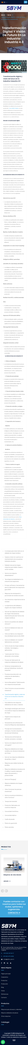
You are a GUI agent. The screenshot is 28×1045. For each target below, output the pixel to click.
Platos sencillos (9, 827)
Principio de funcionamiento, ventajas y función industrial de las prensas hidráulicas (14, 731)
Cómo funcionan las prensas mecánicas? (13, 790)
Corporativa (4, 977)
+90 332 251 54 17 (8, 953)
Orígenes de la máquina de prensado (12, 718)
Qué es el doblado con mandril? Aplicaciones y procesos (14, 641)
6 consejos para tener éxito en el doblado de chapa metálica (14, 552)
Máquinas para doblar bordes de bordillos (14, 764)
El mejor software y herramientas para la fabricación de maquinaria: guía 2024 (15, 587)
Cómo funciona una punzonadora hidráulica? (14, 689)
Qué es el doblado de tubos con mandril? (14, 629)
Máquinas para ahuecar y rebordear (11, 1009)
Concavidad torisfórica (11, 811)
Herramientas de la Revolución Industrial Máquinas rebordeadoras (15, 724)
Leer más (6, 881)
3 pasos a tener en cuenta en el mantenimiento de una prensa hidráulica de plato (14, 559)
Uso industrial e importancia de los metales (15, 600)
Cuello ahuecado (10, 819)
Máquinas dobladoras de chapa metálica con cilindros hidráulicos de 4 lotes (14, 751)
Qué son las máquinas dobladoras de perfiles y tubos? (14, 758)
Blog (9, 15)
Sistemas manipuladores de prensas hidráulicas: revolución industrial (14, 668)
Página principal (5, 973)
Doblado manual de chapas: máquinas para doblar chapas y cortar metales (14, 567)
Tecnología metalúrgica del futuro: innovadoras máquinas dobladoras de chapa (15, 711)
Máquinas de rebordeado (12, 875)
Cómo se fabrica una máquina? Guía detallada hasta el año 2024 (14, 635)
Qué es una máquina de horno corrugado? (13, 744)
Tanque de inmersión (11, 801)
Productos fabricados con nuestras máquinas (12, 806)
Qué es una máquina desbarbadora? (11, 574)
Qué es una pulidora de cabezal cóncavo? (14, 623)
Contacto (4, 997)
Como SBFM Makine (14, 108)
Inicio (3, 15)
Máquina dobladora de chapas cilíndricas (13, 784)
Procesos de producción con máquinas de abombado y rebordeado (13, 676)
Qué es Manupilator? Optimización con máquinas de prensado (15, 683)
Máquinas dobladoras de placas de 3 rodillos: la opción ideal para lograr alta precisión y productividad (15, 772)
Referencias (4, 994)
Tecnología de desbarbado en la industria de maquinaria (14, 580)
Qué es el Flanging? (10, 779)
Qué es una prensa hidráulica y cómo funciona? (14, 796)
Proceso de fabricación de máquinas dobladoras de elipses (14, 661)
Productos (4, 980)
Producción (4, 984)
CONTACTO (13, 912)
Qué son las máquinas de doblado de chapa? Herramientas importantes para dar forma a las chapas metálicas (14, 615)
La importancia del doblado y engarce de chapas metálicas (13, 606)
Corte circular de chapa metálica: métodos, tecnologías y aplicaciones (14, 648)
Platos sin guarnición (11, 823)
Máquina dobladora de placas (9, 1013)
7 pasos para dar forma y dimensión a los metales (12, 655)
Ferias (3, 990)
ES (5, 2)
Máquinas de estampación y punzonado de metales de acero (14, 594)
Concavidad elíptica (10, 815)
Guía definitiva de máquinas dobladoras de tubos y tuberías (14, 703)
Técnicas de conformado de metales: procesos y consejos (13, 738)
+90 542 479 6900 (8, 956)
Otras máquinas (5, 1016)
